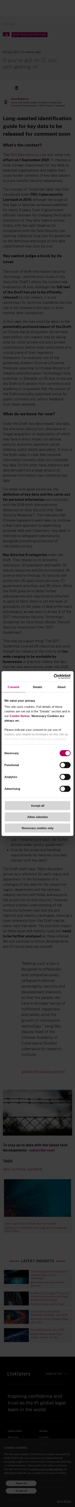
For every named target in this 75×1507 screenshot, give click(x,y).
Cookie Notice (20, 715)
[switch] (65, 765)
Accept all (37, 805)
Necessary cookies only (37, 828)
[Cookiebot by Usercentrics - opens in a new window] (54, 676)
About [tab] (61, 687)
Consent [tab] (13, 687)
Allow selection (37, 816)
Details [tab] (37, 687)
